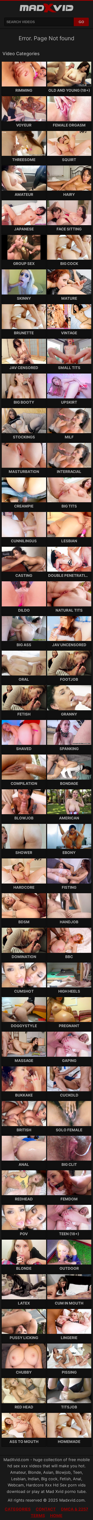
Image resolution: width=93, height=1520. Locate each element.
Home (56, 1515)
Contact (46, 1509)
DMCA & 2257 (74, 1509)
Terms (38, 1515)
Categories (18, 1509)
